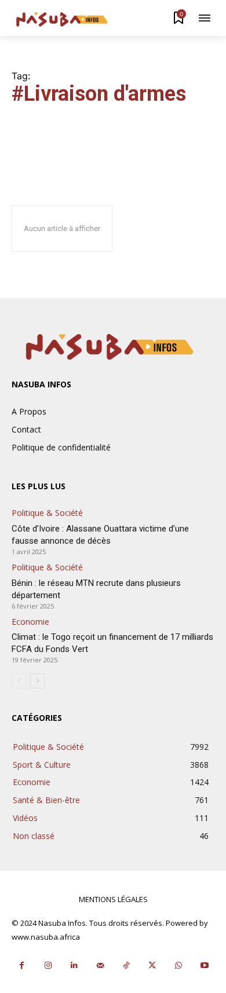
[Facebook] (22, 965)
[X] (152, 965)
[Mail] (100, 965)
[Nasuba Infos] (64, 19)
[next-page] (37, 680)
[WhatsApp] (178, 965)
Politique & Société (47, 513)
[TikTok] (126, 965)
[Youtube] (204, 965)
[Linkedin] (74, 965)
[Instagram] (48, 965)
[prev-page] (19, 680)
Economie (30, 622)
